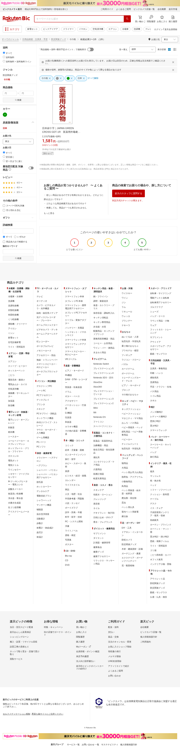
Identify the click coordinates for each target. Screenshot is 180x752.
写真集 (68, 540)
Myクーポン (81, 646)
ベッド (153, 485)
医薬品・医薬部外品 (102, 441)
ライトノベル (71, 530)
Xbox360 (97, 387)
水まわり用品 (99, 352)
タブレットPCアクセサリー (76, 314)
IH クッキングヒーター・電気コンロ (18, 483)
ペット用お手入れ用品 (132, 472)
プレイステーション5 (103, 368)
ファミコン (98, 421)
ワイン (125, 298)
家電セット (32, 29)
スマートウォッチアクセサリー (75, 345)
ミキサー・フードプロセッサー (18, 475)
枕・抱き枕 (155, 480)
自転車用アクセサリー (160, 302)
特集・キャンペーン (53, 627)
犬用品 (125, 468)
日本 (5, 128)
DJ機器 (68, 413)
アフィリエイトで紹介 (118, 666)
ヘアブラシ (42, 465)
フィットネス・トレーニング (160, 331)
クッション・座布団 (159, 494)
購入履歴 (80, 642)
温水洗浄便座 (43, 514)
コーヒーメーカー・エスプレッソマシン (18, 442)
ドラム (68, 392)
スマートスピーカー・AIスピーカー (47, 366)
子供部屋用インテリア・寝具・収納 (159, 514)
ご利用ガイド (107, 9)
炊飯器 (11, 427)
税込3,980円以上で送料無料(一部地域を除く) (46, 9)
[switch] (31, 168)
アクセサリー (71, 401)
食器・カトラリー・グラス (103, 307)
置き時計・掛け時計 (159, 536)
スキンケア (98, 490)
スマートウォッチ (158, 430)
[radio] (4, 53)
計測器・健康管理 (101, 542)
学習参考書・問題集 (74, 498)
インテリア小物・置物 (160, 564)
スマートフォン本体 (74, 296)
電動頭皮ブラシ (44, 496)
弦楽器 (68, 417)
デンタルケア (43, 491)
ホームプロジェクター (47, 325)
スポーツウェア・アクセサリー (160, 348)
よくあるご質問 (123, 9)
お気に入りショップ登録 (119, 646)
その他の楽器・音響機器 (75, 432)
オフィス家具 (156, 559)
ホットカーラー (44, 486)
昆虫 (124, 502)
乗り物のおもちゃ (130, 346)
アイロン (12, 328)
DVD (67, 565)
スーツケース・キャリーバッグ (160, 446)
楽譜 (67, 471)
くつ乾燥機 (13, 319)
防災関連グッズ (58, 39)
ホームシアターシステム (47, 335)
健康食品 (97, 547)
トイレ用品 (155, 396)
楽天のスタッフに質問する (128, 193)
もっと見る (49, 213)
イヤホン (83, 29)
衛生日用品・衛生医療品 (103, 451)
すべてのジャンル (10, 39)
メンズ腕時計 (156, 412)
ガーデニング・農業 (131, 553)
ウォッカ (126, 316)
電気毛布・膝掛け (16, 380)
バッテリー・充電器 (74, 328)
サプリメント (99, 533)
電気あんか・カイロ (17, 384)
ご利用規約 (145, 642)
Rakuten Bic (16, 19)
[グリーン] (5, 115)
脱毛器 (40, 482)
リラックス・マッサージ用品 (103, 562)
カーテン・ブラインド (160, 524)
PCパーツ (41, 442)
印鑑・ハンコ (156, 373)
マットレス (155, 476)
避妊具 (96, 457)
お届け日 (7, 147)
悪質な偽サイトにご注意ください (47, 714)
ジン (124, 302)
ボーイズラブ (71, 508)
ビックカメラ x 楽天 (12, 9)
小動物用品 (127, 481)
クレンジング (99, 499)
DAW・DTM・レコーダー (76, 381)
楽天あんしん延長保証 (20, 632)
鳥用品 (125, 486)
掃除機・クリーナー (17, 324)
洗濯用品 (154, 382)
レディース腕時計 (158, 416)
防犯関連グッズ (157, 583)
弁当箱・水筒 (99, 327)
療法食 (125, 516)
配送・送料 (113, 627)
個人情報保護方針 (148, 637)
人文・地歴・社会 (73, 494)
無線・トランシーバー (47, 360)
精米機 (11, 432)
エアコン (112, 29)
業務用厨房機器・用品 (103, 339)
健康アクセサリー (101, 556)
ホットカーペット (16, 370)
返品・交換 (113, 637)
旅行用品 (154, 457)
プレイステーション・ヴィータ (103, 392)
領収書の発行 (114, 651)
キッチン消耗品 (100, 317)
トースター (13, 436)
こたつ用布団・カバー (160, 555)
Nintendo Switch (101, 364)
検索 (19, 100)
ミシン (11, 333)
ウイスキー (127, 293)
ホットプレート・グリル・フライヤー (18, 450)
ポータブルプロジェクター (47, 373)
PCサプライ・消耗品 (46, 413)
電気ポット (13, 460)
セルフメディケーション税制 (16, 714)
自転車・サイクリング (160, 293)
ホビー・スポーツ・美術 (75, 465)
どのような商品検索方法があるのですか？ (66, 203)
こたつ (11, 375)
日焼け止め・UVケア (103, 517)
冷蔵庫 (125, 29)
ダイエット (98, 538)
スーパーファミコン (102, 426)
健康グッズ (98, 552)
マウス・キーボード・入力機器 (47, 431)
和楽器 (68, 422)
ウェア (153, 325)
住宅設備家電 (14, 342)
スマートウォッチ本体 (75, 340)
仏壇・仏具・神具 (158, 597)
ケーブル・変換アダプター (75, 321)
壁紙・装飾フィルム (159, 541)
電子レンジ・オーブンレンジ (18, 421)
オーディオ (42, 301)
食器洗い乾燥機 (15, 493)
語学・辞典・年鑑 (73, 512)
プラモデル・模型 (130, 350)
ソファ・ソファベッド (160, 490)
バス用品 (154, 391)
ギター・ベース (72, 396)
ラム (124, 307)
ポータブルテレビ (45, 346)
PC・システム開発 (74, 521)
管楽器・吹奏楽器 (73, 387)
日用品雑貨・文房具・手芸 (35, 39)
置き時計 (154, 426)
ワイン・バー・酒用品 (103, 348)
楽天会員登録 (171, 29)
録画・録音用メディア (47, 313)
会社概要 (162, 9)
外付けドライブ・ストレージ (47, 424)
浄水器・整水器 (15, 498)
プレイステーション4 (103, 373)
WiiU (95, 408)
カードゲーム (128, 369)
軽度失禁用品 (99, 478)
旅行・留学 (70, 459)
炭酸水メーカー (15, 489)
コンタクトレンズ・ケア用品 (103, 463)
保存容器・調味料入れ (103, 313)
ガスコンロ (13, 456)
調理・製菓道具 (100, 301)
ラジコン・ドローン (131, 359)
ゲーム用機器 (43, 437)
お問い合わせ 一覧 (90, 744)
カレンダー (70, 480)
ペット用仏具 (128, 507)
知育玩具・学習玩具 (131, 341)
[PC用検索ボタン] (127, 18)
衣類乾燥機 (13, 310)
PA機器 (68, 375)
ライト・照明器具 (16, 347)
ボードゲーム (128, 373)
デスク (153, 503)
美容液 (96, 504)
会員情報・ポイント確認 (87, 651)
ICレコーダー (43, 341)
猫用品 (125, 463)
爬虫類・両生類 (129, 498)
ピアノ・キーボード (74, 370)
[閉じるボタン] (173, 62)
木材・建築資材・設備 (132, 549)
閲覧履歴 (80, 637)
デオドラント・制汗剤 (103, 513)
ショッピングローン (19, 637)
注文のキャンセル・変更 (119, 642)
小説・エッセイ (72, 503)
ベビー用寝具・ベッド (132, 427)
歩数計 (40, 523)
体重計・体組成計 (45, 528)
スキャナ (41, 409)
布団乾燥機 (13, 315)
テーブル (154, 499)
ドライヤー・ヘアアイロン (47, 459)
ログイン (158, 29)
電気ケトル (13, 465)
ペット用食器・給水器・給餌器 (131, 492)
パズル (125, 364)
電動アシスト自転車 (159, 298)
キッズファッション (131, 409)
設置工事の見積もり (19, 646)
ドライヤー (68, 29)
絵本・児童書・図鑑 (74, 450)
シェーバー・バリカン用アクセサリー (47, 476)
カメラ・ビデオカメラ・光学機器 (46, 307)
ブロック (126, 390)
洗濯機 (137, 29)
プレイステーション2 (103, 403)
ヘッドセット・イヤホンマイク (75, 333)
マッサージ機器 (44, 505)
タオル (153, 400)
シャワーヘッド (44, 500)
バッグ (153, 452)
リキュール (127, 311)
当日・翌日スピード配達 (21, 627)
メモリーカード (44, 351)
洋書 (67, 526)
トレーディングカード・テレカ (131, 379)
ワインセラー (14, 470)
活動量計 (41, 518)
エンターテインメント (75, 454)
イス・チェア (156, 508)
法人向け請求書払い (85, 661)
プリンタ (41, 404)
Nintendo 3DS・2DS (103, 377)
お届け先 (7, 136)
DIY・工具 (126, 528)
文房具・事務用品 (158, 368)
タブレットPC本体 (74, 301)
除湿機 (11, 405)
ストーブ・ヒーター (17, 366)
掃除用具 (154, 377)
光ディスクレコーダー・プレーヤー (46, 319)
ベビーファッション (131, 414)
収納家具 (154, 520)
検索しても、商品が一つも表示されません (66, 208)
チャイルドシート (130, 444)
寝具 (152, 471)
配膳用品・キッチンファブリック (103, 332)
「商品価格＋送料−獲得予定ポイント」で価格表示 (62, 49)
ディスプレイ (43, 400)
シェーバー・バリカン (47, 470)
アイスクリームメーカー (18, 513)
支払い (111, 632)
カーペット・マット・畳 (160, 530)
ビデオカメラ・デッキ (47, 329)
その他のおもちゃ (130, 394)
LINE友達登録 (114, 661)
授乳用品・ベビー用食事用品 (132, 433)
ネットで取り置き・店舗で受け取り (24, 653)
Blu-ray (68, 556)
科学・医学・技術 (73, 517)
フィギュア (127, 355)
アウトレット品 (157, 579)
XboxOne (97, 382)
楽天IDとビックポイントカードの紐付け (90, 667)
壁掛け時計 (155, 421)
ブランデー (127, 321)
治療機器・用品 (100, 445)
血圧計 (40, 532)
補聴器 (40, 509)
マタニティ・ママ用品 (132, 418)
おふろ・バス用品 (130, 423)
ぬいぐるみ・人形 (130, 337)
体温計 (40, 537)
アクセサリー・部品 (46, 355)
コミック (69, 445)
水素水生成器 (14, 503)
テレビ (148, 29)
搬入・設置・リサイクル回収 (23, 642)
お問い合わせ (114, 676)
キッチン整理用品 (101, 322)
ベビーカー (127, 439)
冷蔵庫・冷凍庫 (15, 296)
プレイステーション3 (103, 399)
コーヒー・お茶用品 (102, 343)
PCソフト (41, 446)
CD (66, 560)
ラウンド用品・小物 (159, 321)
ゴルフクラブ (156, 307)
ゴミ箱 (153, 550)
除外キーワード (10, 246)
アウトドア (155, 342)
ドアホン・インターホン (132, 533)
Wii (94, 412)
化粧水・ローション (102, 494)
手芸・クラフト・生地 (160, 387)
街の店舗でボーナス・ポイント (57, 633)
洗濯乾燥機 (13, 305)
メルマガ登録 (114, 656)
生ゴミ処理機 (14, 507)
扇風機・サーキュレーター (18, 395)
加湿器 (11, 401)
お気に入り (81, 632)
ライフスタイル (72, 485)
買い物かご (81, 627)
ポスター (69, 544)
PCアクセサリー (44, 395)
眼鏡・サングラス (158, 354)
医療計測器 (98, 474)
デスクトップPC (44, 386)
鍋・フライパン (100, 296)
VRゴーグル (70, 359)
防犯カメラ (127, 540)
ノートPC (41, 390)
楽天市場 (173, 9)
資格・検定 (70, 535)
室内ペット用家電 (130, 512)
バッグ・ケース (157, 316)
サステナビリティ (109, 744)
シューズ (154, 311)
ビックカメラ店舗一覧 (144, 9)
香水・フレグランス (102, 522)
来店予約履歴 (82, 656)
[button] (18, 122)
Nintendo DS (99, 417)
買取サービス (16, 659)
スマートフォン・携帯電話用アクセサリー (75, 307)
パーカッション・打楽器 (75, 407)
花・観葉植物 (128, 565)
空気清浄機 (98, 29)
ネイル (96, 508)
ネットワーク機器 (45, 418)
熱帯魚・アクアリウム (132, 477)
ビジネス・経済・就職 (75, 476)
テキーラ (126, 325)
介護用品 (97, 469)
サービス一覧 (73, 744)
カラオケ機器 (71, 426)
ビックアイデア (50, 29)
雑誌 (67, 489)
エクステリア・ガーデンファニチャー (132, 559)
